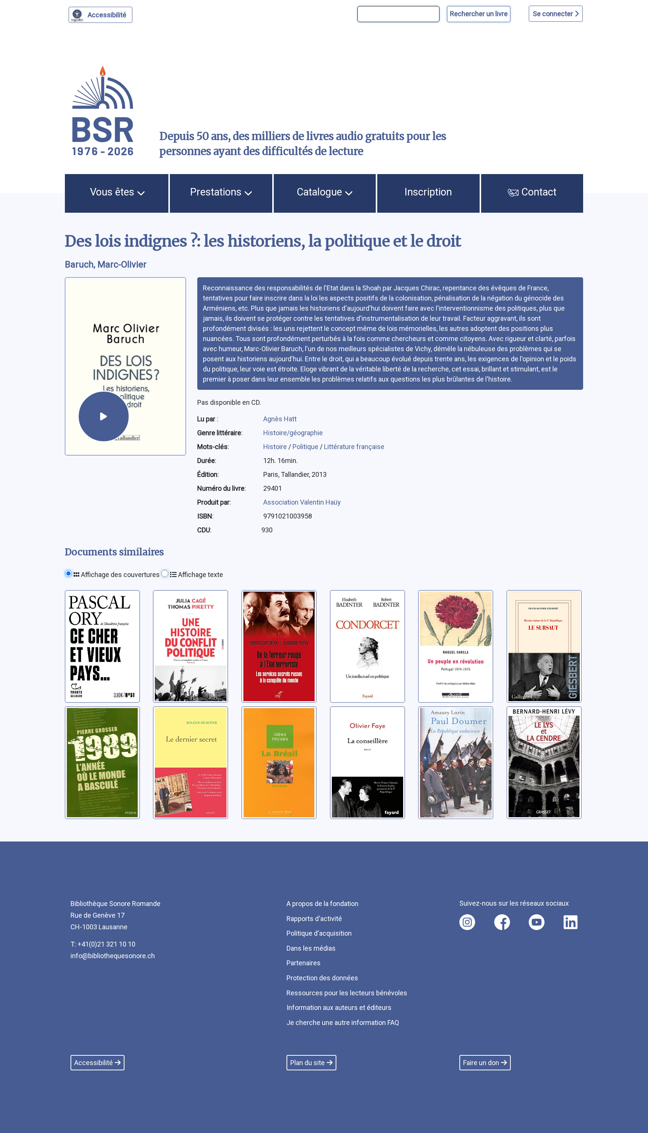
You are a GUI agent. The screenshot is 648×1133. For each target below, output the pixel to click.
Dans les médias (311, 948)
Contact (537, 192)
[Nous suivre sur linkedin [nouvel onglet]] (571, 922)
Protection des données (322, 978)
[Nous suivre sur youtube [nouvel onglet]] (536, 922)
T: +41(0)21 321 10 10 (102, 944)
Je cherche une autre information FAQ (342, 1022)
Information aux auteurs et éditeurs (339, 1007)
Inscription (428, 192)
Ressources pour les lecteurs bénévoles (346, 993)
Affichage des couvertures (120, 575)
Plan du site (307, 1063)
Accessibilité (107, 15)
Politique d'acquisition (319, 933)
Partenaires (303, 963)
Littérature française (354, 447)
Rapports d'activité (314, 919)
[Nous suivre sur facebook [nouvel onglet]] (502, 922)
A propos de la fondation (322, 904)
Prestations (217, 192)
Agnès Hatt (280, 419)
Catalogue (321, 192)
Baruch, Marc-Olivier (106, 264)
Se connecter (553, 14)
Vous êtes (113, 192)
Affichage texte (200, 575)
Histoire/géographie (293, 433)
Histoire (275, 447)
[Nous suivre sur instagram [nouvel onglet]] (467, 922)
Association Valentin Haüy (302, 502)
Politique (306, 447)
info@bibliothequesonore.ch (112, 956)
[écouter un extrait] (103, 416)
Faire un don (481, 1063)
